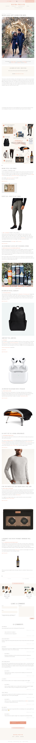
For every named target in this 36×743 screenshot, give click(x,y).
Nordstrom (19, 62)
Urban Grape (17, 549)
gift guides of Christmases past (24, 294)
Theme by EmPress (25, 741)
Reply (33, 630)
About (13, 736)
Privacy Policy (10, 741)
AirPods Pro (5, 342)
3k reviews (19, 241)
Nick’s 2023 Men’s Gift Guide (29, 596)
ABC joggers (6, 232)
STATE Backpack (7, 292)
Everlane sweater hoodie (14, 445)
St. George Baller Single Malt (10, 542)
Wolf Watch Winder (8, 488)
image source (18, 288)
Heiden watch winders (10, 498)
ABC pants (23, 237)
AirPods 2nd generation (14, 342)
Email (3, 610)
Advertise (17, 736)
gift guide (9, 578)
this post (25, 62)
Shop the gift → (5, 181)
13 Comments (9, 13)
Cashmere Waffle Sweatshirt (8, 440)
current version (13, 61)
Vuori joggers (13, 241)
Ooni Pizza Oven (7, 390)
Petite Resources (18, 7)
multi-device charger (15, 175)
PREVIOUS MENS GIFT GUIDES (19, 73)
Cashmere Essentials (8, 435)
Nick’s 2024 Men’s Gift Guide (7, 596)
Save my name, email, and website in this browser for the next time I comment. (9, 615)
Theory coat (13, 62)
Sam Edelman (24, 61)
